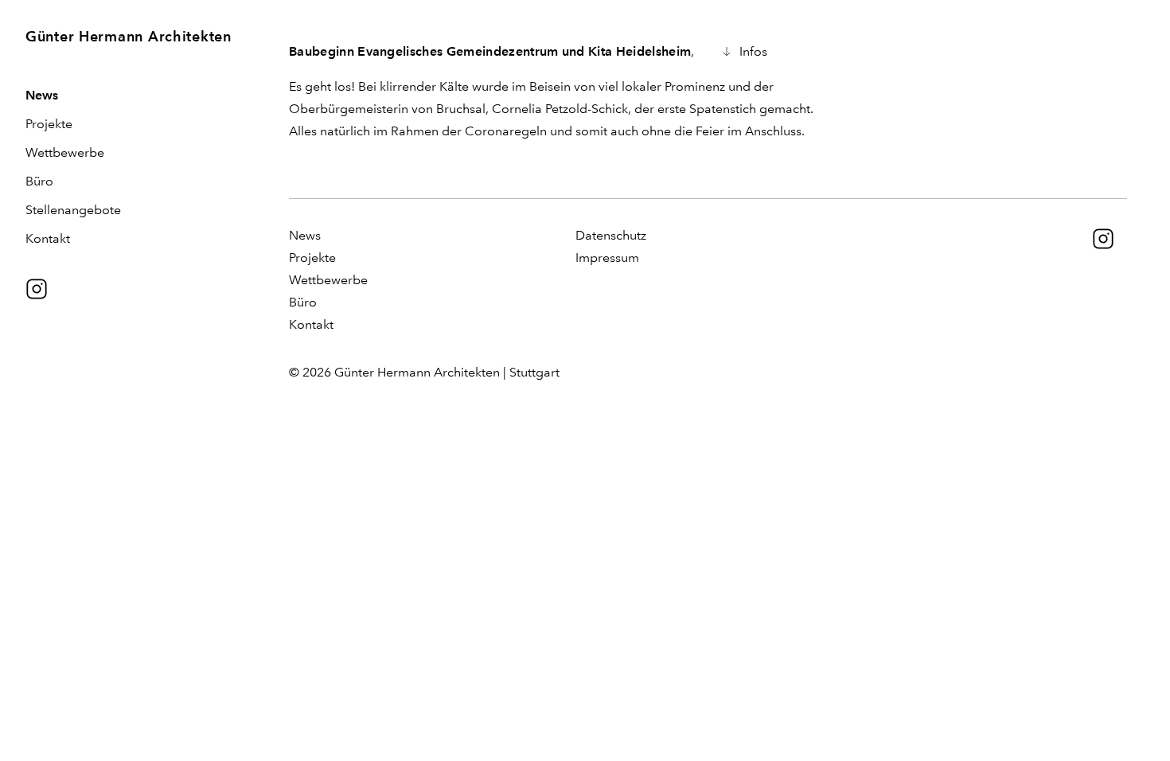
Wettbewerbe (64, 152)
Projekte (48, 123)
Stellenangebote (73, 209)
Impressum (607, 257)
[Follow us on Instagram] (36, 289)
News (41, 95)
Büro (39, 181)
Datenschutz (610, 235)
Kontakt (47, 238)
